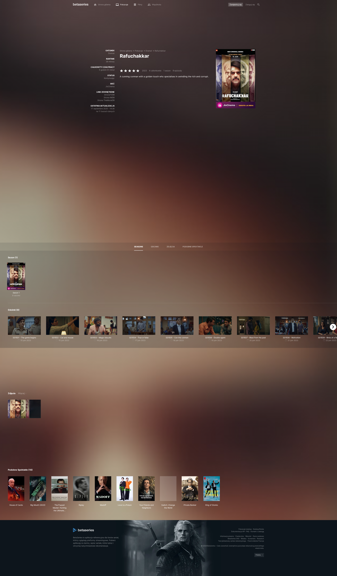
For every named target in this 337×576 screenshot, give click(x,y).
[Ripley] (81, 488)
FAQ (247, 531)
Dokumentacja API (238, 531)
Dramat (149, 51)
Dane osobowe (258, 536)
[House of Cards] (16, 488)
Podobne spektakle (193, 246)
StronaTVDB (109, 95)
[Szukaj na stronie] (258, 4)
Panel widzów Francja (256, 541)
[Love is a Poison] (125, 488)
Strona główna (126, 51)
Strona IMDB (109, 97)
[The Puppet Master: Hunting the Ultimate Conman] (59, 488)
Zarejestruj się (236, 4)
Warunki (248, 536)
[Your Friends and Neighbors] (146, 488)
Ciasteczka (239, 536)
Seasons (138, 246)
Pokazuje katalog (245, 529)
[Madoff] (103, 488)
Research (260, 539)
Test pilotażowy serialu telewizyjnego (232, 541)
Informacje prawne (227, 536)
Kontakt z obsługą (257, 531)
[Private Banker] (190, 488)
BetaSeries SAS (233, 539)
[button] (24, 409)
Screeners (251, 539)
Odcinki (155, 246)
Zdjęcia (171, 246)
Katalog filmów (258, 529)
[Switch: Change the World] (168, 488)
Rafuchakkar (160, 51)
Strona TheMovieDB (106, 100)
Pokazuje (139, 51)
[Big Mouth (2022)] (38, 488)
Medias (243, 539)
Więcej (21, 393)
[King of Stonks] (211, 488)
